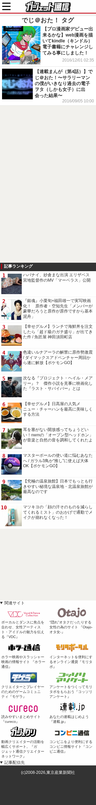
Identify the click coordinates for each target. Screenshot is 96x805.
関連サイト (14, 603)
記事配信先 (14, 762)
